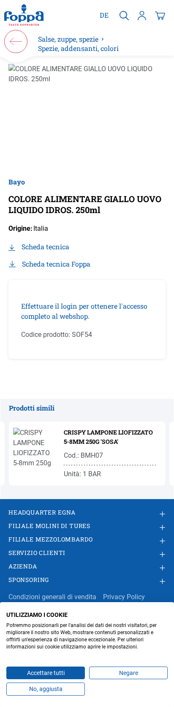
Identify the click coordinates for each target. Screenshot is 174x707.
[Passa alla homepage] (24, 15)
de (104, 15)
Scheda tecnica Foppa (56, 263)
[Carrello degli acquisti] (160, 15)
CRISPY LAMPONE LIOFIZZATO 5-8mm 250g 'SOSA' (108, 437)
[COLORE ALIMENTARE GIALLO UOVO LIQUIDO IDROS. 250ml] (87, 116)
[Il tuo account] (142, 15)
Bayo (16, 181)
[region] (87, 116)
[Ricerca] (124, 15)
